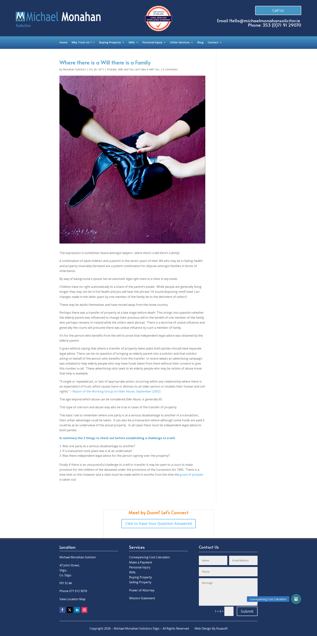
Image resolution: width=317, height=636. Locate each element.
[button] (296, 599)
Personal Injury (152, 42)
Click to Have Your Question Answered (158, 523)
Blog (200, 42)
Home (63, 42)
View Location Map (72, 599)
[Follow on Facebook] (62, 610)
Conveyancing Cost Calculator (149, 557)
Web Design (203, 628)
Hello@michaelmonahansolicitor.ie (264, 20)
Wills (132, 42)
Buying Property (110, 42)
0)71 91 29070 (287, 25)
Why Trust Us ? (82, 42)
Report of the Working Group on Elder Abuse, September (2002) (116, 391)
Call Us (278, 10)
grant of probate (191, 475)
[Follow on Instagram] (84, 610)
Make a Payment (140, 562)
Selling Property (140, 582)
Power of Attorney (141, 590)
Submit (247, 611)
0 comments (170, 69)
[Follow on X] (70, 610)
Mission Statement (142, 598)
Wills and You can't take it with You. (139, 69)
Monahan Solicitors (74, 69)
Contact (213, 42)
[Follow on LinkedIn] (77, 610)
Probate (111, 69)
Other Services (180, 42)
